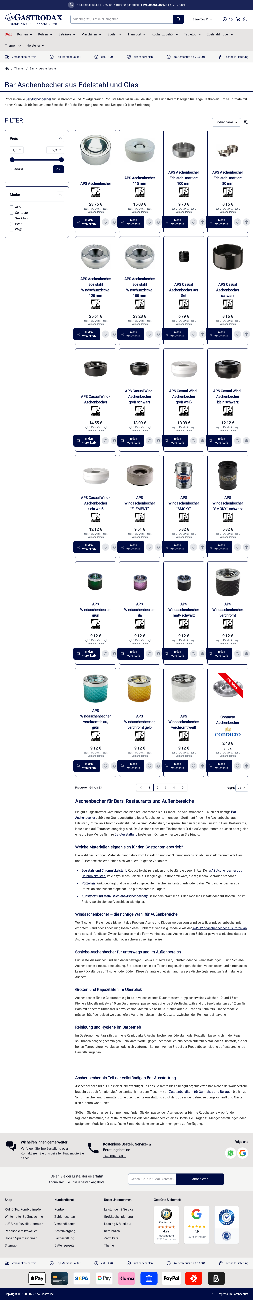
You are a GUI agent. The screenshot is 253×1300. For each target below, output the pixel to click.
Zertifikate (111, 1238)
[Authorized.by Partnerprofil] (227, 1217)
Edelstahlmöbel (218, 34)
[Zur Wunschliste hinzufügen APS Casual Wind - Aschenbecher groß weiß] (193, 440)
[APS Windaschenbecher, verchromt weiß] (183, 688)
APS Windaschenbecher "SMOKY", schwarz (227, 503)
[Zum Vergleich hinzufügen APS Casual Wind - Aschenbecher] (114, 440)
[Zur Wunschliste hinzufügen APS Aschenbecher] (105, 222)
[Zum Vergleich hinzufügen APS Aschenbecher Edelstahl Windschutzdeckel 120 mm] (114, 334)
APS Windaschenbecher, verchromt (228, 609)
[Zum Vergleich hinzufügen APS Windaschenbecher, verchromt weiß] (202, 766)
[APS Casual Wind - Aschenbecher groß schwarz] (139, 368)
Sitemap (11, 1245)
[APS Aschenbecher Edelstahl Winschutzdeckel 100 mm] (139, 256)
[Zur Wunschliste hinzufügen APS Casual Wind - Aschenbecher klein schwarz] (237, 440)
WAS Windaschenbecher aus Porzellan (219, 928)
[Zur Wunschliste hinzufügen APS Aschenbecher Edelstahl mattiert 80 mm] (237, 222)
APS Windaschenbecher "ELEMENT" (139, 503)
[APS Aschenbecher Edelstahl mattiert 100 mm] (183, 150)
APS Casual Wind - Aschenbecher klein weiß (95, 503)
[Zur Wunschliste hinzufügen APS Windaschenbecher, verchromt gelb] (149, 766)
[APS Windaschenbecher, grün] (95, 581)
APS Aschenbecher (95, 183)
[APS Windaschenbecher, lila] (139, 581)
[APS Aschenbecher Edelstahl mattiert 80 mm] (227, 150)
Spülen (112, 34)
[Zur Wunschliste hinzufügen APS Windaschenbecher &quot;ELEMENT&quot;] (149, 547)
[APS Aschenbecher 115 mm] (139, 150)
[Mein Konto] (224, 19)
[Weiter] (182, 787)
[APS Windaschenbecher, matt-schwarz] (183, 581)
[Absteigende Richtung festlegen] (245, 122)
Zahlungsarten (64, 1217)
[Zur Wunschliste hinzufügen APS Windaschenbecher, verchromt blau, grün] (105, 766)
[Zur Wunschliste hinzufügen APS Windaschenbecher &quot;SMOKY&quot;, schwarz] (237, 547)
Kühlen (43, 34)
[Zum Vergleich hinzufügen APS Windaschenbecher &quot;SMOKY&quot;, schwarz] (246, 547)
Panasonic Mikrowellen (21, 1231)
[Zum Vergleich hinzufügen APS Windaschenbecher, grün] (114, 653)
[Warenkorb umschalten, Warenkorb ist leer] (238, 19)
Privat (209, 19)
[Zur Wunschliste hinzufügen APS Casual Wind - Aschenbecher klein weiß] (105, 547)
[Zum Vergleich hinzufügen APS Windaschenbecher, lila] (158, 653)
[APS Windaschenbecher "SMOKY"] (183, 475)
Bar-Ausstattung (126, 834)
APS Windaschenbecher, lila (139, 609)
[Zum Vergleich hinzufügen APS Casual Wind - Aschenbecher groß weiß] (202, 440)
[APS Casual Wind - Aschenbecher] (95, 368)
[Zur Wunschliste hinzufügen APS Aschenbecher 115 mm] (149, 222)
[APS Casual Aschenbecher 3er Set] (183, 256)
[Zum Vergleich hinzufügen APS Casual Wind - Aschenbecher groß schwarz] (158, 440)
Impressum (225, 1294)
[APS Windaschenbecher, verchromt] (227, 581)
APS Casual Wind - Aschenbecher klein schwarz (227, 396)
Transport (134, 34)
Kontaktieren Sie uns (35, 1153)
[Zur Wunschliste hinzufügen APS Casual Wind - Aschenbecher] (105, 440)
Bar (32, 68)
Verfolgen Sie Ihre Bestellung (41, 1148)
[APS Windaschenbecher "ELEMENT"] (139, 475)
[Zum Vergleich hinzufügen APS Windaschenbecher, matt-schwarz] (202, 653)
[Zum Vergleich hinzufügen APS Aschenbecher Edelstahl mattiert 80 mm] (246, 222)
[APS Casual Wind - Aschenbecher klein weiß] (95, 475)
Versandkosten (96, 212)
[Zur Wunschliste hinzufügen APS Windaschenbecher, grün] (105, 653)
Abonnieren (200, 1179)
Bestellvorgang (64, 1231)
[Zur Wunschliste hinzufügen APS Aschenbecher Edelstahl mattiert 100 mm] (193, 222)
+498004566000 (114, 1156)
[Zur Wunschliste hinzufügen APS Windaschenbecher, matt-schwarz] (193, 653)
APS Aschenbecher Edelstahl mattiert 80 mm (227, 178)
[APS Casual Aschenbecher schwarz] (227, 256)
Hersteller (33, 45)
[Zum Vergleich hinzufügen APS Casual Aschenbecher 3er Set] (202, 334)
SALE (8, 34)
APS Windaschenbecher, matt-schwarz (184, 609)
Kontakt (59, 1209)
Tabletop (190, 34)
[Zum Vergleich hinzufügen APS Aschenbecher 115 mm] (158, 222)
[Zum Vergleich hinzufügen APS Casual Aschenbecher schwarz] (246, 334)
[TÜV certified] (227, 1236)
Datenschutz (240, 1294)
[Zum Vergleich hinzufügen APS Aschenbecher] (114, 222)
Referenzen (112, 1231)
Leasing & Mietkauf (117, 1224)
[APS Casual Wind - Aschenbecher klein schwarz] (227, 368)
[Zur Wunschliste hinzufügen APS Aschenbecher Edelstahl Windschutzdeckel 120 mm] (105, 334)
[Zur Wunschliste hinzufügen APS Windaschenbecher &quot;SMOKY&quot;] (193, 547)
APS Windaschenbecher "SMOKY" (183, 503)
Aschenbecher (48, 68)
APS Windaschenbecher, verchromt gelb (139, 721)
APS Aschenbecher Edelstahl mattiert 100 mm (183, 178)
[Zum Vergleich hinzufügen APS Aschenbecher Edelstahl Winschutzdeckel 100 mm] (158, 334)
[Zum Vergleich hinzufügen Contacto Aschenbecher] (246, 766)
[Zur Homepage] (7, 68)
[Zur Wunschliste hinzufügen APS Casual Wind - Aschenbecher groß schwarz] (149, 440)
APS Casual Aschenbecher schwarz (227, 290)
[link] (140, 787)
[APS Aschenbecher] (95, 150)
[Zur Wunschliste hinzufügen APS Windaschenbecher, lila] (149, 653)
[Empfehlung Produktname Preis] (226, 122)
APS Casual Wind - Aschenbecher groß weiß (183, 396)
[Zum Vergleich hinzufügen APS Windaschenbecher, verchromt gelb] (158, 766)
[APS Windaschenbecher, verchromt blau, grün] (95, 688)
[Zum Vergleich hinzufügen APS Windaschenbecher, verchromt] (246, 653)
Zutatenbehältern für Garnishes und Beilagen (200, 1092)
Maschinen (89, 34)
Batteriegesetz (64, 1245)
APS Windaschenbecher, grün (95, 609)
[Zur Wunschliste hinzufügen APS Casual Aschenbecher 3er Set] (193, 334)
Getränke (64, 34)
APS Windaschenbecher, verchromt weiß (184, 721)
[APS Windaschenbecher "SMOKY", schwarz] (227, 475)
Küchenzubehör (163, 34)
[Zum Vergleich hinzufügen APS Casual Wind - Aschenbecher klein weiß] (114, 547)
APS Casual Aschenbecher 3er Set (183, 290)
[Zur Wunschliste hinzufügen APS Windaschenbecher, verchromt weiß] (193, 766)
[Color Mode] (245, 19)
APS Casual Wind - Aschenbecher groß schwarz (139, 396)
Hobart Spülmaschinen (21, 1238)
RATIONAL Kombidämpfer (23, 1209)
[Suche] (178, 19)
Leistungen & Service (118, 1209)
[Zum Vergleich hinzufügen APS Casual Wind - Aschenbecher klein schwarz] (246, 440)
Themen (10, 45)
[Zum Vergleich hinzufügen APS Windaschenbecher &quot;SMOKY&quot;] (202, 547)
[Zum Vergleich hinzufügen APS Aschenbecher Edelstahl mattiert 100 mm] (202, 222)
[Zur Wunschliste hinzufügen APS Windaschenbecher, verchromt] (237, 653)
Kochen (22, 34)
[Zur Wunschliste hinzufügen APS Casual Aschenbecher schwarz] (237, 334)
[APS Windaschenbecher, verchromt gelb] (139, 688)
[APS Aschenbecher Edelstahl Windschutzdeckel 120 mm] (95, 256)
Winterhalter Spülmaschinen (25, 1217)
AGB (214, 1294)
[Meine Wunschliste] (231, 19)
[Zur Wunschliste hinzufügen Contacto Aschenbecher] (237, 766)
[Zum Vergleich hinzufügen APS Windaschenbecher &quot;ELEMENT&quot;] (158, 547)
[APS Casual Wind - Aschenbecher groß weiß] (183, 368)
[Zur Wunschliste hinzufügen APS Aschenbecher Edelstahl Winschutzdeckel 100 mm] (149, 334)
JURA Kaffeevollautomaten (24, 1224)
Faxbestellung (64, 1238)
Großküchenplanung (118, 1217)
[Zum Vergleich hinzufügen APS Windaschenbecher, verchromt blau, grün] (114, 766)
